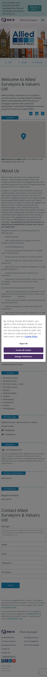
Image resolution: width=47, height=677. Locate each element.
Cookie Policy (31, 336)
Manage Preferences (23, 356)
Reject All (23, 343)
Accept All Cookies (23, 350)
